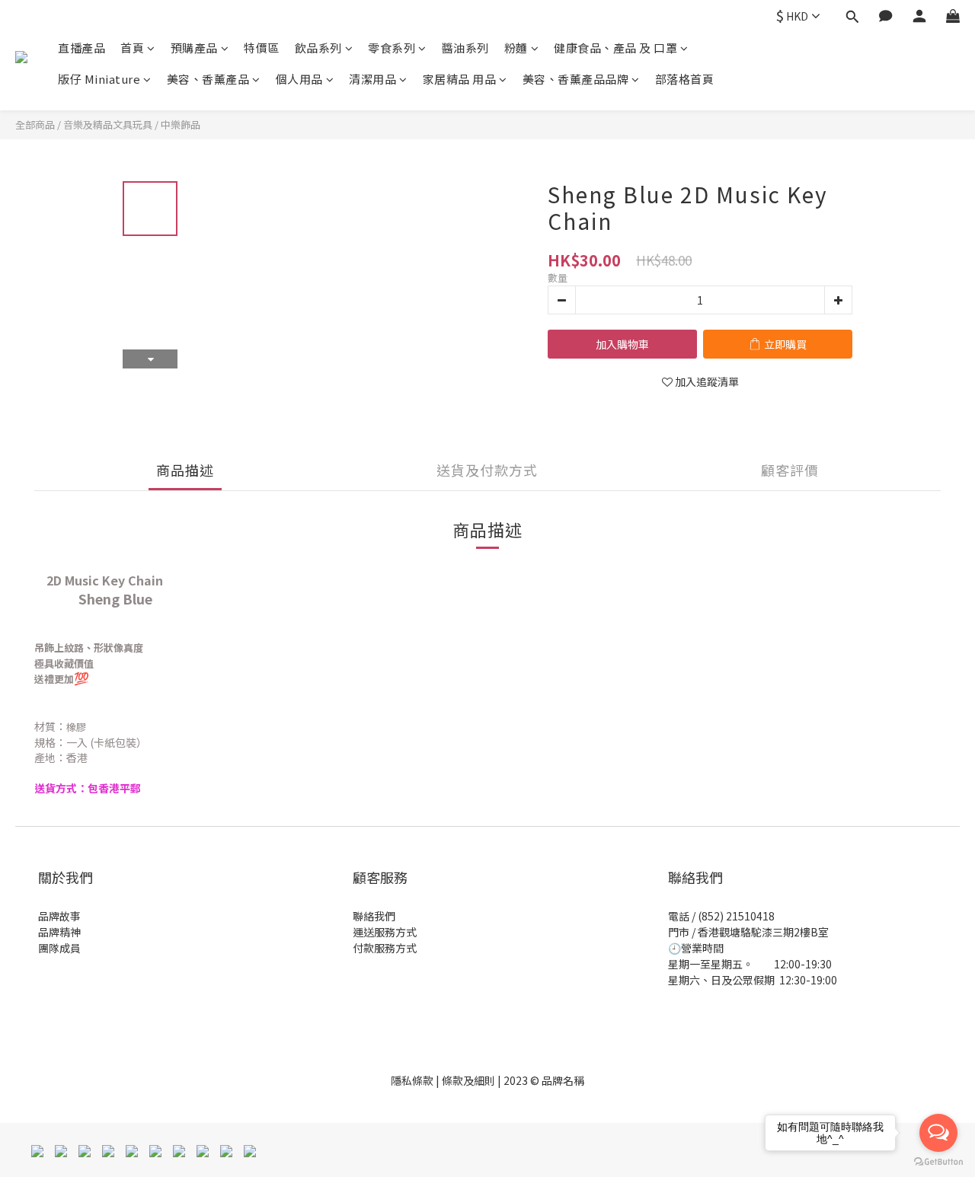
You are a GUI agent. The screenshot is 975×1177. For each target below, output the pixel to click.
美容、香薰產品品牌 (576, 79)
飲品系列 (318, 48)
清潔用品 (372, 79)
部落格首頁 (684, 79)
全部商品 (35, 124)
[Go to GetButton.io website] (938, 1161)
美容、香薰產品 (208, 79)
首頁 (132, 48)
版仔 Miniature (99, 79)
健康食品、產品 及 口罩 (615, 48)
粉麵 (516, 48)
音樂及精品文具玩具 (107, 124)
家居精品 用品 (460, 79)
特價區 (262, 48)
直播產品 (81, 48)
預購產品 (194, 48)
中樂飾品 (180, 124)
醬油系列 (465, 48)
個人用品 (299, 79)
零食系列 (391, 48)
